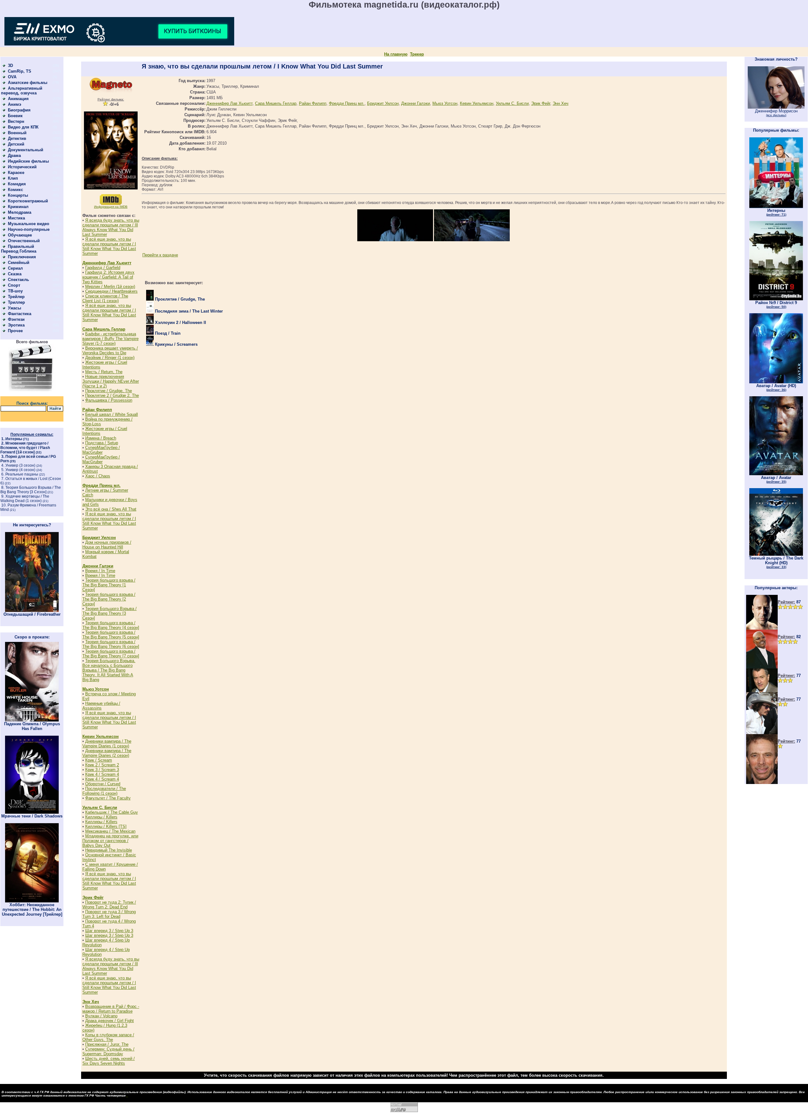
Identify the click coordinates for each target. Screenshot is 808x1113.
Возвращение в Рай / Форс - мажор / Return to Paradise (110, 1009)
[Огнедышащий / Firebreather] (32, 610)
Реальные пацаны (21, 474)
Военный (17, 132)
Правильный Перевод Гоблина (18, 249)
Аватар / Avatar (776, 479)
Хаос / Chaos (97, 476)
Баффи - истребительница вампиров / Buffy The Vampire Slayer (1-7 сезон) (110, 339)
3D (10, 65)
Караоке (16, 172)
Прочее (15, 330)
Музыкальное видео (28, 223)
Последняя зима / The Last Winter (188, 311)
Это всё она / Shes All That (110, 509)
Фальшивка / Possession (108, 400)
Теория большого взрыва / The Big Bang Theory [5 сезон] (110, 634)
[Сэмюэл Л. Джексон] (762, 667)
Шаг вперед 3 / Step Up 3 (109, 930)
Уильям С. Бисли (99, 807)
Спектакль (18, 279)
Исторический (22, 167)
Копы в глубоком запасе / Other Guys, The (108, 1037)
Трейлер (16, 296)
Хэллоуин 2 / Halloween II (180, 322)
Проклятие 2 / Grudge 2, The (112, 395)
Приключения (22, 256)
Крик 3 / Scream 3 (102, 769)
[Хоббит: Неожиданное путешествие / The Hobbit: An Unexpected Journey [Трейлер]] (32, 901)
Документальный (25, 149)
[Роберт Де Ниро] (762, 690)
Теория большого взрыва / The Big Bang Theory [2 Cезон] (108, 599)
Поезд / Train (167, 333)
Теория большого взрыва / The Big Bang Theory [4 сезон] (110, 625)
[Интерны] (776, 206)
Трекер (417, 54)
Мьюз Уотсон (95, 689)
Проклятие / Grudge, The (108, 390)
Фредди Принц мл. (101, 485)
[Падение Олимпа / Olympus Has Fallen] (32, 720)
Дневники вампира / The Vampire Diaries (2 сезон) (106, 753)
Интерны (13, 439)
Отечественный (24, 240)
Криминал (18, 206)
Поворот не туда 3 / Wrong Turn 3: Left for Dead (109, 914)
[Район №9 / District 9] (776, 298)
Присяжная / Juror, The (106, 1044)
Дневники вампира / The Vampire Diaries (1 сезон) (106, 743)
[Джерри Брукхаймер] (762, 782)
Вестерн (16, 121)
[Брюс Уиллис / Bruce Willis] (762, 628)
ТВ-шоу (15, 291)
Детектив (17, 138)
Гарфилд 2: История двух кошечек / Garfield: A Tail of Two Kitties (108, 277)
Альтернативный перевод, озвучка (21, 90)
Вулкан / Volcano (101, 1016)
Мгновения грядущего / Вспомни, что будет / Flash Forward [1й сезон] (25, 447)
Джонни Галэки (97, 566)
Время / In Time (100, 570)
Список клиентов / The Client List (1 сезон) (105, 298)
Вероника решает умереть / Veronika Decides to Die (110, 350)
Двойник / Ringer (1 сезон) (109, 357)
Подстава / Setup (101, 442)
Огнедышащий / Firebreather (32, 614)
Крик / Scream (98, 760)
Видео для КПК (23, 127)
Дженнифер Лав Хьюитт (106, 262)
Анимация (18, 98)
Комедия (17, 184)
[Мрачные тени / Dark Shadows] (32, 812)
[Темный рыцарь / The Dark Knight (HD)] (776, 554)
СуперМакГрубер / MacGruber (101, 450)
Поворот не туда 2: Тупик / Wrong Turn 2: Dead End (109, 904)
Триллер (16, 302)
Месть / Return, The (103, 371)
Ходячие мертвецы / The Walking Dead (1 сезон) (24, 498)
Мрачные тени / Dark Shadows (31, 816)
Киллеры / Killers (101, 817)
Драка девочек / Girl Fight (109, 1020)
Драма (14, 155)
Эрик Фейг (93, 897)
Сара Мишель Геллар (103, 329)
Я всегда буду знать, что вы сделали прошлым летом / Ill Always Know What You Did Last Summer (110, 227)
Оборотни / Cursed (102, 783)
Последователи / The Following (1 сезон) (104, 791)
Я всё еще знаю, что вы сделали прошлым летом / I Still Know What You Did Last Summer (109, 246)
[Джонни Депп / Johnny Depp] (762, 732)
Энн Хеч (90, 1001)
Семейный (18, 262)
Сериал (15, 268)
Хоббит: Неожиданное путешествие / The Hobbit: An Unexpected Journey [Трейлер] (32, 909)
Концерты (18, 195)
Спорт (14, 285)
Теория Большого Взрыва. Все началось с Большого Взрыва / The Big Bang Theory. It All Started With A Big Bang (108, 670)
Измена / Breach (100, 438)
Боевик (15, 115)
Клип (13, 178)
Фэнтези (16, 319)
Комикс (15, 189)
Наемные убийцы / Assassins (101, 705)
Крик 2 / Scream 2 (102, 765)
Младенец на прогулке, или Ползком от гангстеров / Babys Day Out (110, 841)
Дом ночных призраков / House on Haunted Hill (106, 544)
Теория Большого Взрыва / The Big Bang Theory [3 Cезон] (30, 489)
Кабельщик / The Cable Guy (111, 812)
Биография (19, 110)
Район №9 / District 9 (776, 304)
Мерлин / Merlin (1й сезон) (110, 286)
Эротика (16, 325)
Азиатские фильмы (27, 82)
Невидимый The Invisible (108, 850)
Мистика (16, 218)
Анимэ (14, 104)
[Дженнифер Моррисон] (776, 107)
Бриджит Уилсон (99, 537)
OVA (12, 77)
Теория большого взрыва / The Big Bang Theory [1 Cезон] (108, 585)
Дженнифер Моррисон (776, 113)
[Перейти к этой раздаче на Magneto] (110, 91)
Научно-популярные (29, 229)
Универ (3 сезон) (20, 465)
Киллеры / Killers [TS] (106, 826)
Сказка (14, 274)
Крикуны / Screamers (176, 344)
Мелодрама (19, 212)
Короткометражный (28, 201)
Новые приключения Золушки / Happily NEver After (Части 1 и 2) (110, 381)
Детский (16, 144)
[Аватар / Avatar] (776, 473)
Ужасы (14, 308)
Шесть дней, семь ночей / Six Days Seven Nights (108, 1061)
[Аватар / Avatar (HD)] (776, 382)
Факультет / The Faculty (108, 798)
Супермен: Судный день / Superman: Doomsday (108, 1051)
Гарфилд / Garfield (102, 267)
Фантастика (19, 313)
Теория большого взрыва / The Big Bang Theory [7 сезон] (110, 653)
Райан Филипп (97, 409)
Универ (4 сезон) (20, 470)
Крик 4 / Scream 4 (102, 774)
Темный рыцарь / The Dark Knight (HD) (776, 562)
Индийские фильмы (28, 161)
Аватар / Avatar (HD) (776, 387)
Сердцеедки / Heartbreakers (111, 291)
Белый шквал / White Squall (111, 414)
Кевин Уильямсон (100, 736)
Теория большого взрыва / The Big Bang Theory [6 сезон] (110, 644)
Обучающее (20, 235)
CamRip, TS (19, 71)
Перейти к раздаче (160, 255)
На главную (395, 54)
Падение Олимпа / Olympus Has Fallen (32, 726)
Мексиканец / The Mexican (110, 831)
